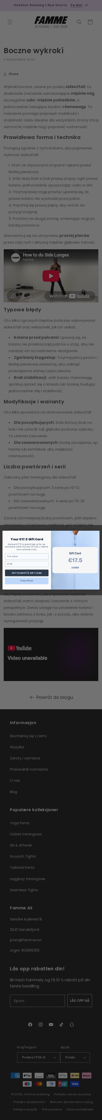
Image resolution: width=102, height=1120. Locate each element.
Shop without (26, 580)
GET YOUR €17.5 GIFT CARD (27, 572)
